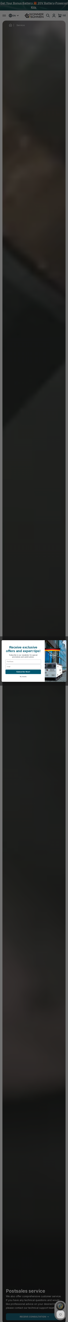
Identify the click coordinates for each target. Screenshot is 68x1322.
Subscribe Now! (23, 672)
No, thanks (23, 676)
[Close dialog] (64, 642)
